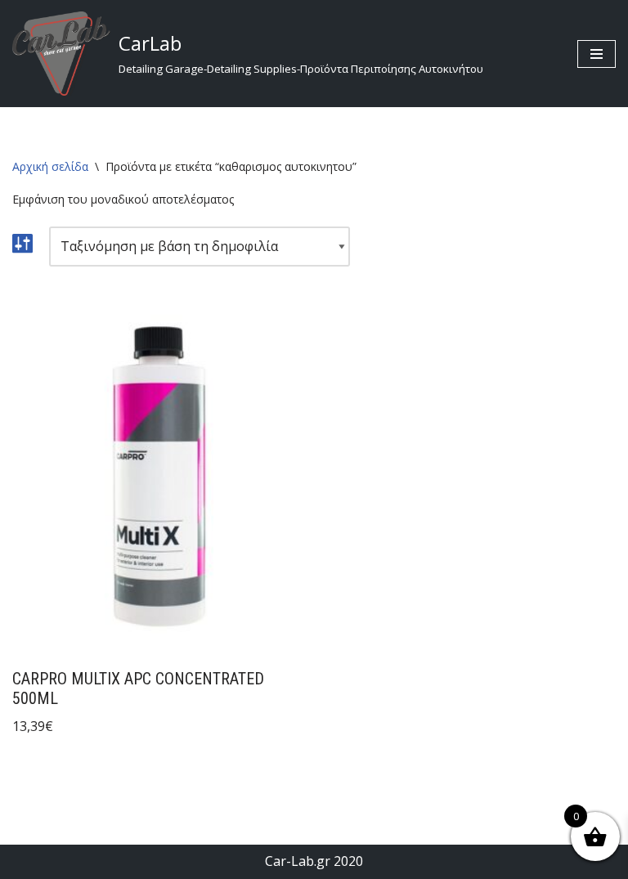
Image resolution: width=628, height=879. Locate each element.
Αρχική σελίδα (50, 166)
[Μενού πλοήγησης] (596, 54)
